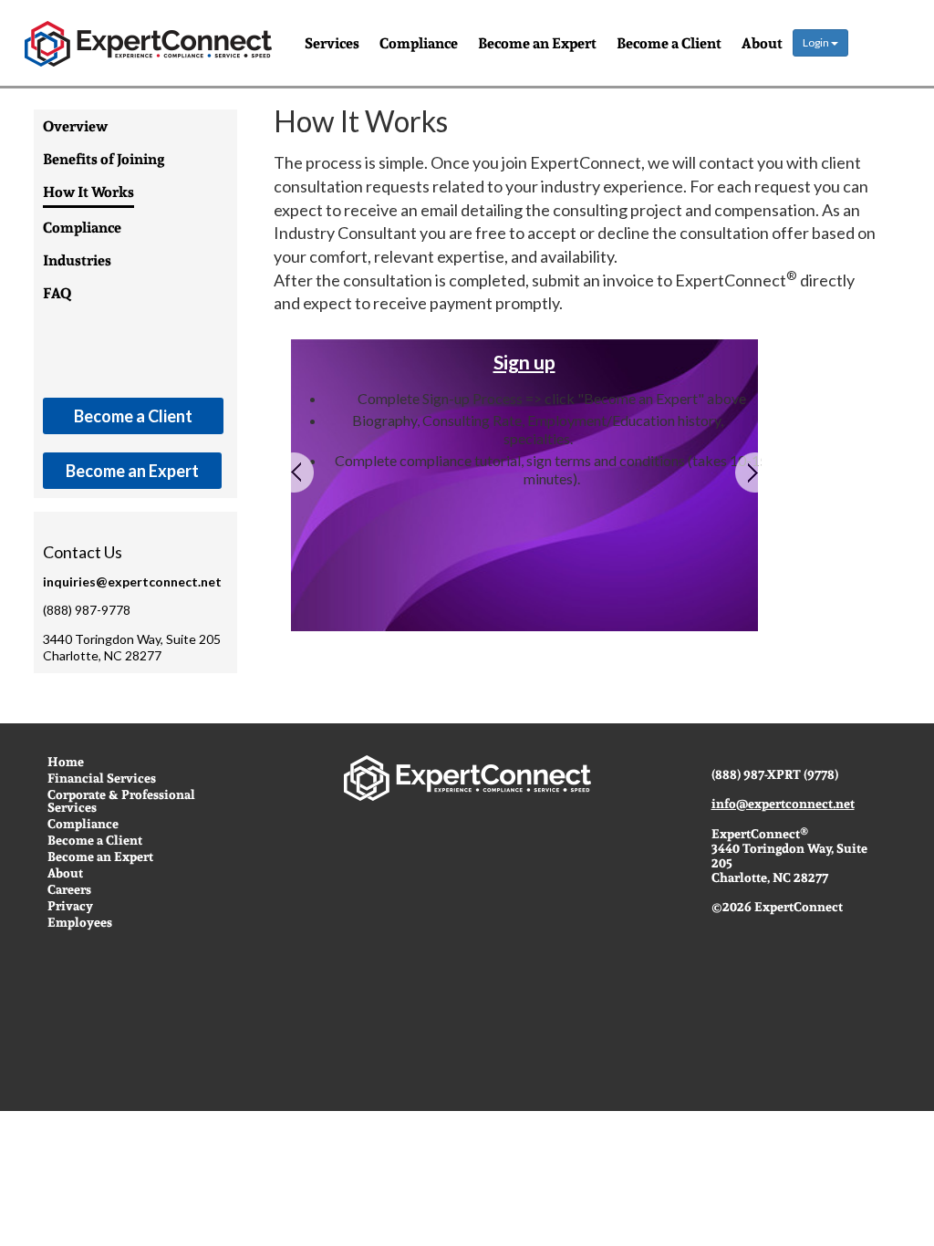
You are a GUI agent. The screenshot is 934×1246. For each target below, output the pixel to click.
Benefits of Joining (103, 159)
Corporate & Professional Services (121, 801)
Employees (79, 922)
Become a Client (669, 42)
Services (332, 42)
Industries (77, 261)
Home (65, 761)
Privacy (70, 905)
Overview (75, 127)
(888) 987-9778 (86, 610)
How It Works (88, 192)
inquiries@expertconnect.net (132, 582)
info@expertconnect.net (783, 803)
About (762, 42)
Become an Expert (537, 42)
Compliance (418, 42)
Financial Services (101, 778)
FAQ (57, 294)
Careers (69, 889)
